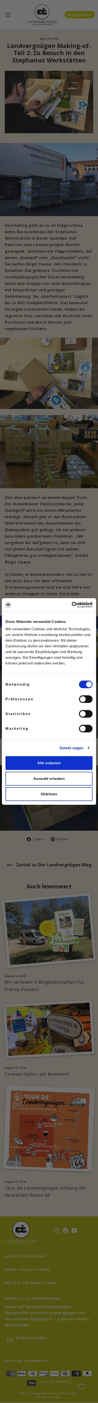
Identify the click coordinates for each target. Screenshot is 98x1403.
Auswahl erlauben (49, 779)
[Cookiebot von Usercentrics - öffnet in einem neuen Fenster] (72, 605)
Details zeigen (71, 748)
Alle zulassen (49, 763)
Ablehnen (49, 794)
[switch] (86, 699)
